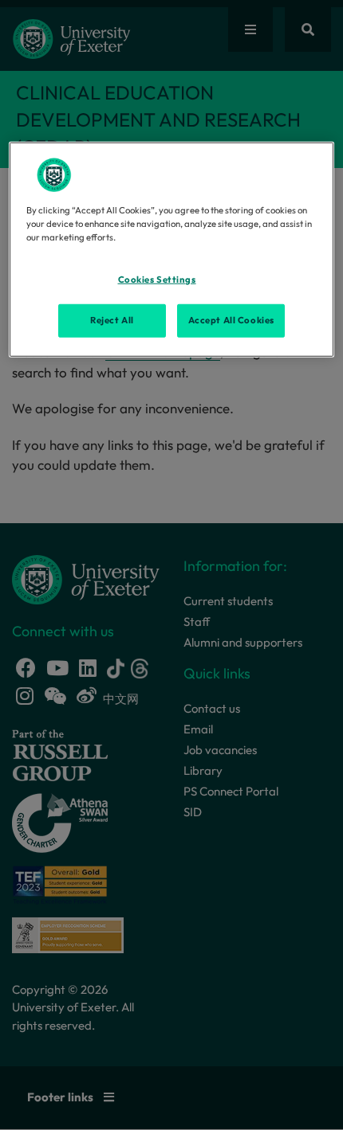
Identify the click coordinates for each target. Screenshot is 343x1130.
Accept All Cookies (231, 320)
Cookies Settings (157, 279)
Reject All (112, 320)
